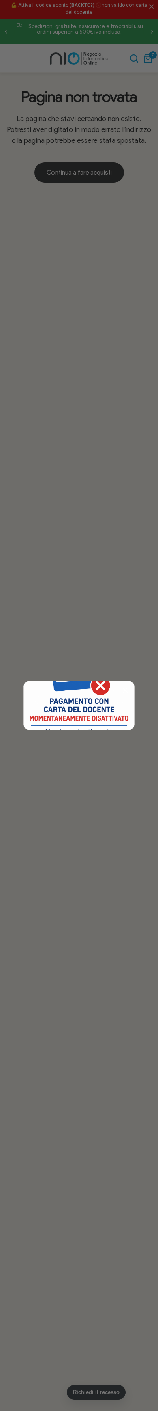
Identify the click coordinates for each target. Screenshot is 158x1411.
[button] (125, 690)
